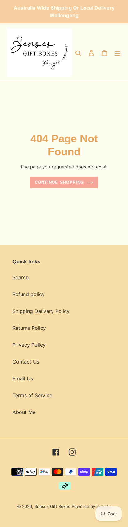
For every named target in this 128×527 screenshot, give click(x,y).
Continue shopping (59, 182)
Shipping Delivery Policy (41, 311)
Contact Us (25, 362)
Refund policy (28, 294)
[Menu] (117, 52)
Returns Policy (29, 328)
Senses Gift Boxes (52, 506)
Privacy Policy (29, 345)
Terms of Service (32, 395)
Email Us (22, 378)
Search (20, 277)
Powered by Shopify (91, 506)
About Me (23, 412)
